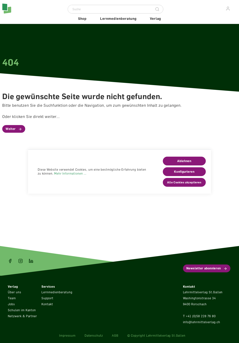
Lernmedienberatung (56, 292)
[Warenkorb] (234, 8)
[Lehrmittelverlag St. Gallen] (18, 12)
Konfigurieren (184, 171)
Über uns (14, 292)
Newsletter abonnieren (203, 268)
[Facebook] (10, 261)
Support (47, 298)
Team (12, 298)
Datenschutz (94, 335)
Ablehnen (184, 161)
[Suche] (157, 9)
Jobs (11, 304)
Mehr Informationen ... (70, 173)
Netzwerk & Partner (22, 316)
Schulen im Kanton (22, 310)
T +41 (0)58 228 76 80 (199, 316)
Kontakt (47, 304)
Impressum (67, 335)
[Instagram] (20, 261)
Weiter (11, 129)
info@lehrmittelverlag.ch (201, 322)
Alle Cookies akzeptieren (184, 182)
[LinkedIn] (31, 261)
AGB (115, 335)
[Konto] (228, 9)
